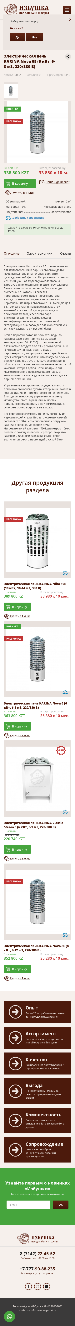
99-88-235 (37, 1269)
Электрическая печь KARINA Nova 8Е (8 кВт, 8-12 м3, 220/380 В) (36, 948)
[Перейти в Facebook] (28, 1286)
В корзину (20, 183)
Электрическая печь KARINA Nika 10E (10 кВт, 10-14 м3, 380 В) (35, 586)
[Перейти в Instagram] (37, 1286)
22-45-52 (37, 1253)
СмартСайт (47, 1310)
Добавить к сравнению (28, 217)
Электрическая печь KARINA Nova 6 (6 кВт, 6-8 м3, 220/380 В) (35, 705)
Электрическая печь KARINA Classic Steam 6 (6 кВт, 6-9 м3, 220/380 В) (33, 825)
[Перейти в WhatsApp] (46, 1286)
